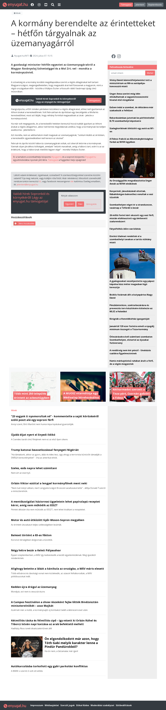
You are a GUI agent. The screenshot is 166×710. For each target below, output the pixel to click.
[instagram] (39, 4)
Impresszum (37, 705)
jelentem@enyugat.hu (27, 184)
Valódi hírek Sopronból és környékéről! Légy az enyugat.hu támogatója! (31, 197)
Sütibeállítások (124, 705)
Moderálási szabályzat (103, 705)
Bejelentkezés (155, 4)
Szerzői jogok (67, 705)
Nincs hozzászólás (26, 223)
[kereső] (52, 4)
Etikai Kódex (83, 705)
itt (40, 181)
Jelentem (140, 4)
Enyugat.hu (90, 156)
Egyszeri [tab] (69, 204)
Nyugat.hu (57, 156)
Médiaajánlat (52, 705)
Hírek (18, 13)
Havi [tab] (80, 204)
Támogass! (126, 4)
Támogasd (53, 160)
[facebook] (32, 4)
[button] (59, 4)
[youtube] (46, 4)
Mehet (150, 73)
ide (72, 181)
